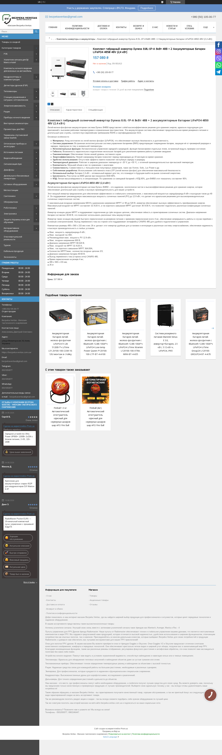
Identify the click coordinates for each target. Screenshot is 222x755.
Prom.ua (124, 729)
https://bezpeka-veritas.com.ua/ (16, 352)
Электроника (10, 213)
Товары (93, 595)
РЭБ (6, 53)
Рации (7, 111)
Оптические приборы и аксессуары (15, 145)
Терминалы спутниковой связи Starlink (16, 136)
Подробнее (146, 8)
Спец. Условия (189, 27)
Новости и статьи (171, 27)
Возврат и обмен (138, 27)
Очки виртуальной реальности (13, 238)
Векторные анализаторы (16, 123)
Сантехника (9, 196)
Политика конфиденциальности (77, 27)
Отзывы (94, 604)
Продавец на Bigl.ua (111, 731)
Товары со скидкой (11, 42)
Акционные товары (99, 600)
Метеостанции (11, 190)
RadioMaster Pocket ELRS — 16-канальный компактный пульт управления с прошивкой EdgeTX (19, 523)
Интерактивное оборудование (11, 229)
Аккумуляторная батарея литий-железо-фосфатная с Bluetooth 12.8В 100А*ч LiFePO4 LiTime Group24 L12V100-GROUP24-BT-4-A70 (201, 344)
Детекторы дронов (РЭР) (16, 85)
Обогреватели (11, 202)
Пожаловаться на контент (119, 734)
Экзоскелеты (10, 257)
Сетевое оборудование (15, 184)
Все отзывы (29, 582)
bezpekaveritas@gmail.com (14, 361)
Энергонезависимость (15, 105)
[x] (52, 104)
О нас (155, 27)
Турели (7, 245)
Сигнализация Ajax (13, 164)
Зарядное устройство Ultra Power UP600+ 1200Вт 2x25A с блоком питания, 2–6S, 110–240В (19, 438)
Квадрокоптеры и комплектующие (12, 78)
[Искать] (36, 31)
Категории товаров (11, 48)
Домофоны (9, 169)
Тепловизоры (10, 91)
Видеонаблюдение (13, 158)
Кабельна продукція (13, 251)
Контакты (121, 27)
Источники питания (13, 152)
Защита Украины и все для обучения (17, 221)
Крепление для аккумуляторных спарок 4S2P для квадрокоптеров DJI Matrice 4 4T (19, 485)
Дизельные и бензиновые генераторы (16, 177)
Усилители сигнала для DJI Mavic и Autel (16, 61)
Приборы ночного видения (17, 117)
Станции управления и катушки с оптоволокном (16, 98)
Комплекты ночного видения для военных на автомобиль (18, 69)
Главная (52, 27)
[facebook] (49, 104)
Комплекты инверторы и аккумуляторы (76, 39)
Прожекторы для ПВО (14, 129)
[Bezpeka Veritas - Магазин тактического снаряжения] (19, 19)
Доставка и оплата (103, 27)
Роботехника (10, 207)
